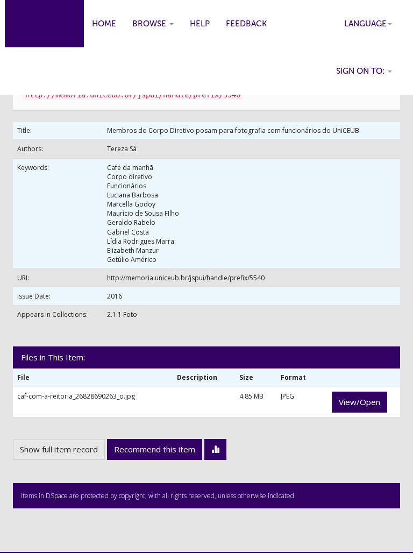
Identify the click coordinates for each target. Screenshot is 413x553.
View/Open (359, 401)
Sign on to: (361, 71)
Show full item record (59, 449)
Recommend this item (154, 449)
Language (365, 24)
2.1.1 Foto (122, 314)
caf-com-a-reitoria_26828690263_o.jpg (76, 396)
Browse (150, 24)
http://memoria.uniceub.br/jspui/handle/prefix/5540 (186, 277)
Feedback (246, 24)
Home (104, 24)
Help (200, 24)
